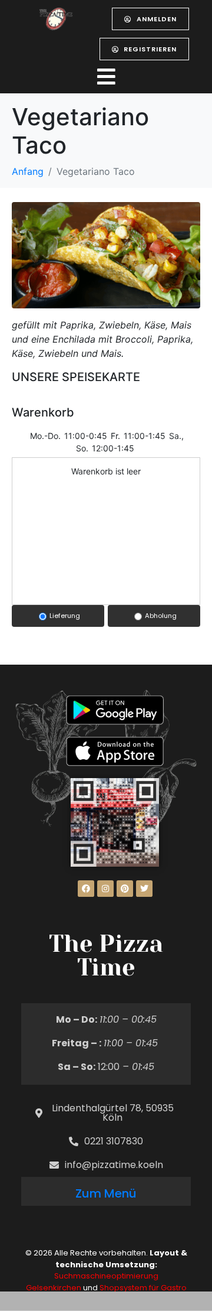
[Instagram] (105, 888)
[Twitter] (144, 888)
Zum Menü (106, 1193)
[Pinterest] (125, 888)
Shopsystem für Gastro (143, 1287)
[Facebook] (86, 888)
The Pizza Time (106, 955)
